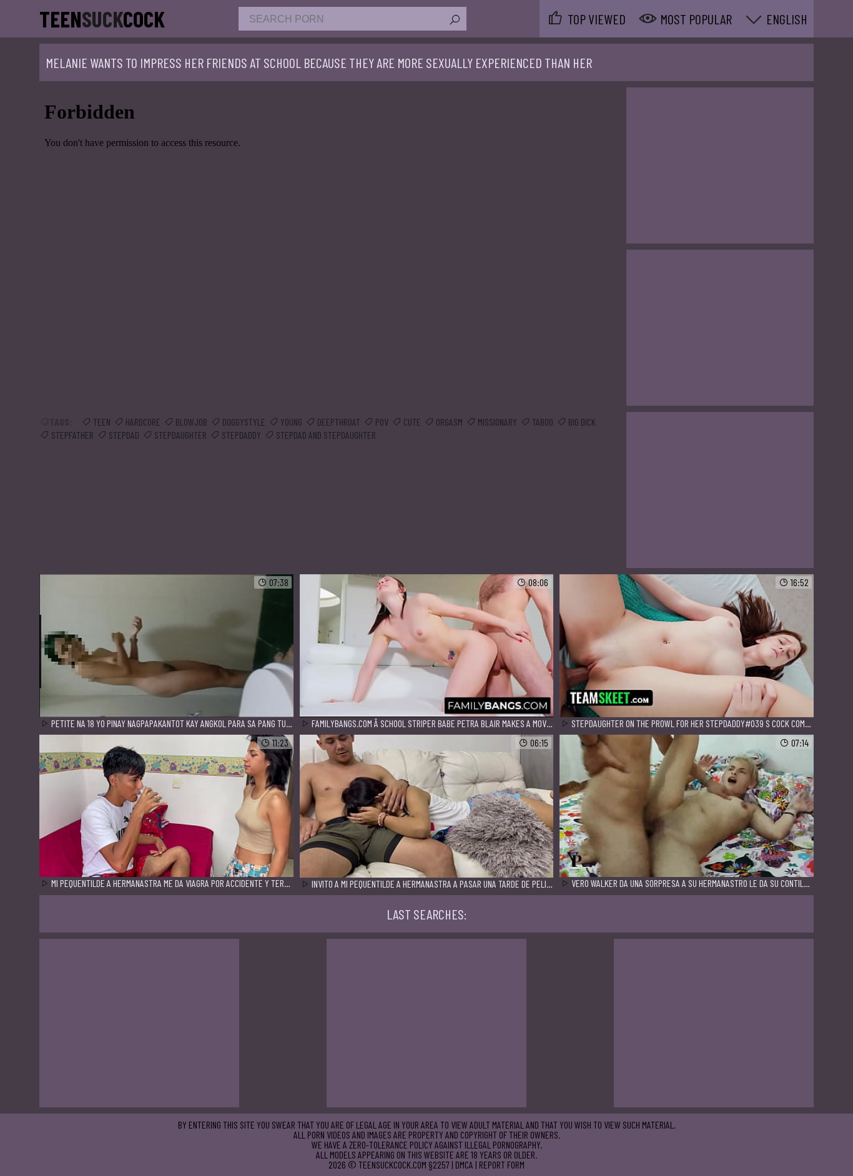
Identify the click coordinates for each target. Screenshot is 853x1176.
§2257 (439, 1164)
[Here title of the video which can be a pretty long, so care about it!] (166, 646)
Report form (502, 1164)
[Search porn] (454, 20)
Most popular (696, 19)
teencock (102, 18)
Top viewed (597, 19)
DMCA (464, 1164)
